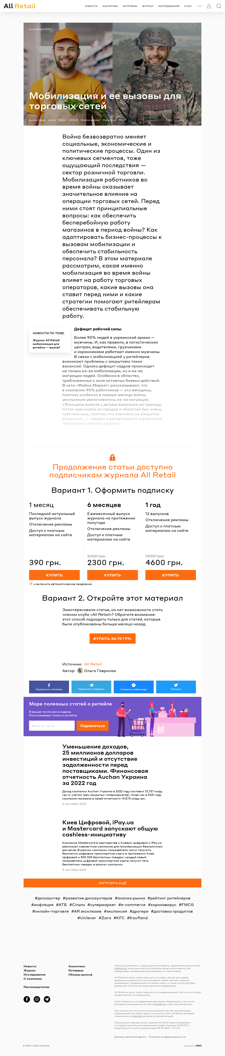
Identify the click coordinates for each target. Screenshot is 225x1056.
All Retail (93, 664)
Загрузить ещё (113, 883)
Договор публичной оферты (130, 1036)
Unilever (88, 917)
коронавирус (163, 904)
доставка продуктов (173, 911)
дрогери (140, 911)
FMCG (188, 904)
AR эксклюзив (87, 911)
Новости (91, 6)
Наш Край (109, 120)
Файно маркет (90, 120)
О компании (33, 978)
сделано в (192, 1045)
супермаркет (103, 904)
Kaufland (139, 917)
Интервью (130, 6)
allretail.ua (120, 968)
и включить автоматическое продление (63, 584)
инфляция (44, 904)
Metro (62, 120)
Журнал (147, 6)
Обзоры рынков (80, 974)
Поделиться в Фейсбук (49, 689)
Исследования (168, 6)
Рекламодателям (36, 987)
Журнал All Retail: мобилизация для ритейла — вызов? (46, 343)
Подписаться (92, 726)
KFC (120, 917)
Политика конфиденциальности (167, 1036)
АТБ (63, 904)
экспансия (117, 911)
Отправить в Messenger (133, 689)
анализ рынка (131, 898)
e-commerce (133, 904)
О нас (188, 6)
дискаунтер (49, 898)
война (52, 120)
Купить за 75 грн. (112, 638)
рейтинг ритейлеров (170, 898)
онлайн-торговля (52, 911)
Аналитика (110, 6)
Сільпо (78, 904)
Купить (54, 575)
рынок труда (37, 120)
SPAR (122, 120)
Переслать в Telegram (91, 689)
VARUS (73, 120)
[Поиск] (219, 6)
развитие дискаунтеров (89, 898)
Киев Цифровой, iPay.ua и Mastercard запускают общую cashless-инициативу (110, 828)
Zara (106, 917)
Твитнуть (176, 689)
